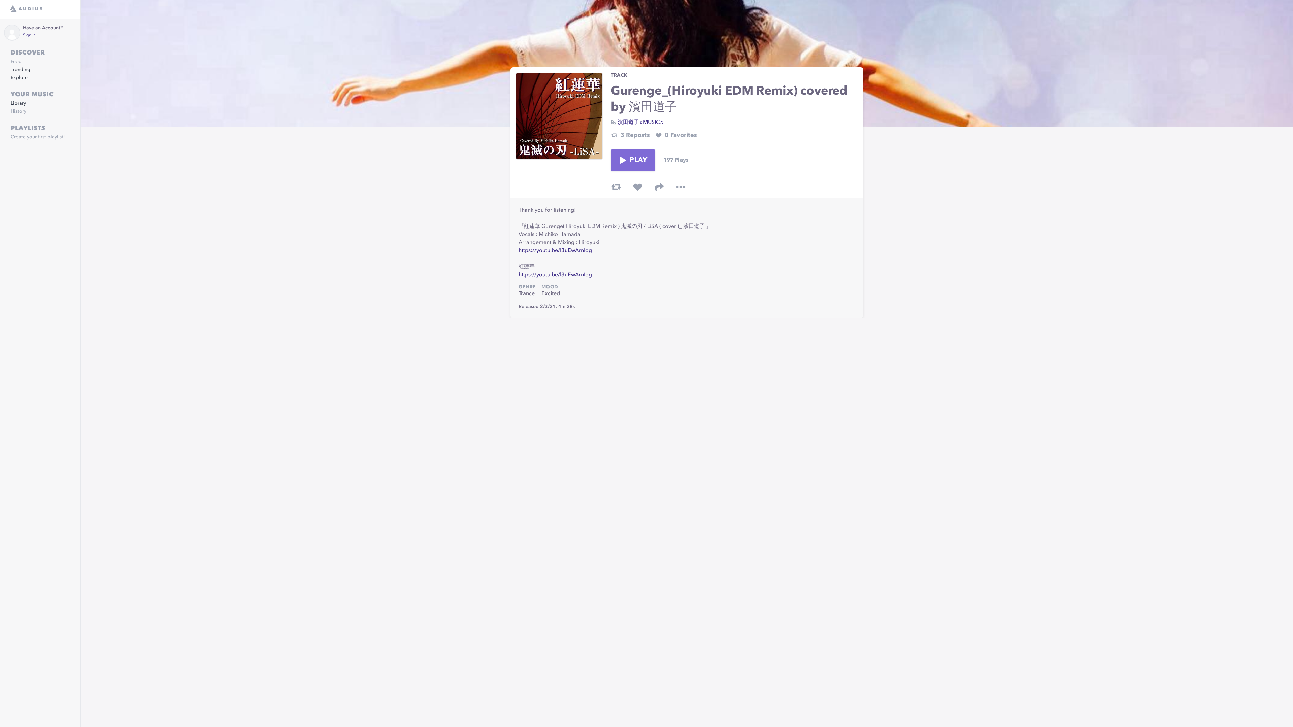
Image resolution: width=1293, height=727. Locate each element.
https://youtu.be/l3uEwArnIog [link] (555, 250)
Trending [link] (20, 69)
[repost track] (616, 187)
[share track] (659, 187)
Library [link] (18, 103)
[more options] (680, 187)
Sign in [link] (29, 35)
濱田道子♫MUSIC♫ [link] (641, 122)
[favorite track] (637, 187)
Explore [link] (19, 77)
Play (638, 160)
